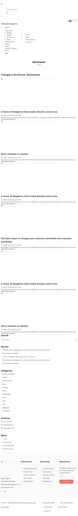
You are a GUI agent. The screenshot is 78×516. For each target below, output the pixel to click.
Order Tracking (30, 40)
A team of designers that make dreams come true (29, 111)
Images (4, 377)
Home (27, 35)
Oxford (9, 35)
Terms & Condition (29, 475)
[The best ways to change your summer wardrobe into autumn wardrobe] (39, 220)
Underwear (6, 411)
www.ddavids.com (7, 487)
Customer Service (48, 468)
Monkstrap (10, 37)
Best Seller (46, 478)
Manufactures (47, 481)
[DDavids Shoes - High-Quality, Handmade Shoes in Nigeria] (6, 5)
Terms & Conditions (66, 503)
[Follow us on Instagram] (5, 491)
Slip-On (7, 46)
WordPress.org (8, 449)
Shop (27, 37)
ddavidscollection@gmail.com (10, 484)
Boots (7, 50)
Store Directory (63, 507)
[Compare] (75, 20)
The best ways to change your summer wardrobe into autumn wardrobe (26, 350)
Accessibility (48, 507)
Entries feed (7, 442)
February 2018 (8, 425)
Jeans (4, 384)
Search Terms (27, 478)
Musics (4, 391)
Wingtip (9, 33)
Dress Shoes (9, 31)
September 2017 (8, 428)
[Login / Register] (68, 21)
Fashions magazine (8, 374)
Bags (6, 53)
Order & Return (28, 481)
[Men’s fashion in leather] (39, 136)
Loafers (7, 44)
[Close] (76, 339)
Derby (9, 39)
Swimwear (5, 407)
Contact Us (29, 42)
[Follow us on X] (1, 491)
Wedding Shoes (10, 42)
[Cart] (70, 20)
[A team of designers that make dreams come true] (39, 94)
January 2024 (7, 421)
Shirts (4, 397)
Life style (5, 387)
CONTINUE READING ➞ (8, 119)
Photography (6, 394)
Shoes (7, 28)
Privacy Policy (27, 472)
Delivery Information (30, 468)
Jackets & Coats (7, 381)
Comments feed (8, 445)
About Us (47, 511)
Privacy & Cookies (49, 503)
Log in (5, 439)
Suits (4, 404)
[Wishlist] (73, 20)
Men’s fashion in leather (14, 154)
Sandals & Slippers (11, 48)
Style (4, 401)
